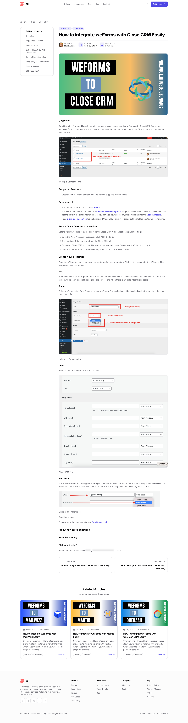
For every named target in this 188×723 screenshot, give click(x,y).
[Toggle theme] (147, 4)
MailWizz (27, 655)
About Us (126, 685)
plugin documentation (77, 219)
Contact (106, 4)
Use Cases (75, 697)
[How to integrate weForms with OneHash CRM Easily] (144, 613)
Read (60, 654)
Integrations (79, 4)
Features (74, 685)
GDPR (149, 693)
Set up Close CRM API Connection (35, 51)
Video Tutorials (103, 689)
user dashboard (154, 215)
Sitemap (151, 713)
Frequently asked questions (37, 62)
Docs (90, 4)
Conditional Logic (100, 522)
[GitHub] (39, 700)
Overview (30, 36)
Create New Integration (36, 57)
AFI (27, 4)
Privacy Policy (153, 685)
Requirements (32, 45)
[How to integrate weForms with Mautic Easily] (94, 613)
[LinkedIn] (34, 700)
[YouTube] (45, 700)
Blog (97, 4)
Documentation (103, 685)
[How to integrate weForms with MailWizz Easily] (43, 613)
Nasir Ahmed (69, 46)
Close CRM (43, 22)
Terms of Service (154, 689)
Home (25, 22)
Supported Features (34, 41)
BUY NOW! (99, 207)
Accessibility (162, 713)
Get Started (158, 4)
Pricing (67, 4)
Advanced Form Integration (108, 211)
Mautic (77, 655)
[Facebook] (28, 700)
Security (150, 697)
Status (142, 713)
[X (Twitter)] (22, 700)
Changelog (75, 700)
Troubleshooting (33, 66)
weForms (79, 29)
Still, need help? (32, 71)
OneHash (128, 655)
